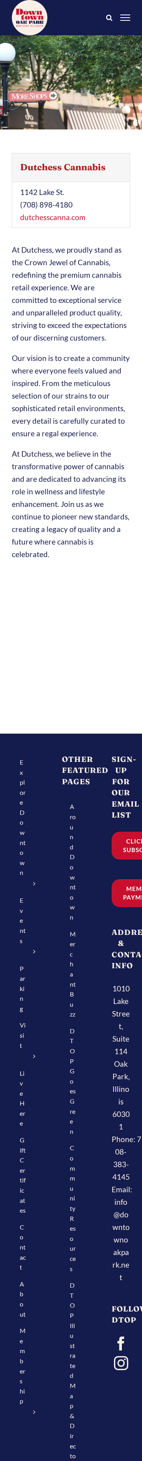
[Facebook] (121, 1344)
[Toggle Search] (109, 17)
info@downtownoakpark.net (121, 1239)
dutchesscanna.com (53, 217)
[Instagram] (121, 1363)
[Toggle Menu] (125, 17)
